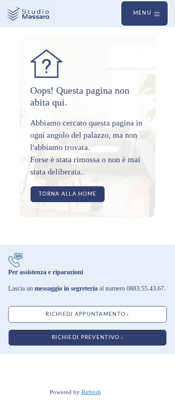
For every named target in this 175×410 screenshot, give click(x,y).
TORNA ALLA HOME (67, 194)
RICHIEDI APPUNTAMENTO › (87, 314)
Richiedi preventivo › (87, 337)
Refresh (91, 392)
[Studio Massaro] (29, 13)
